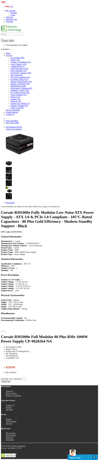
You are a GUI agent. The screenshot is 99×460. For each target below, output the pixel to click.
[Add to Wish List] (2, 331)
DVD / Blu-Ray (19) (19, 71)
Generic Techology (18, 446)
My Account (10, 433)
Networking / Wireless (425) (21, 88)
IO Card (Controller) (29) (20, 77)
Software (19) (16, 101)
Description (10, 203)
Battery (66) (15, 60)
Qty (2, 379)
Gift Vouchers (11, 421)
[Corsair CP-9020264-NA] (9, 166)
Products (9, 55)
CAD (10, 6)
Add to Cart (6, 381)
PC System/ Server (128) (20, 93)
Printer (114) (15, 97)
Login (13, 15)
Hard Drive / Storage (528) (21, 73)
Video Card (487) (17, 108)
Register (14, 13)
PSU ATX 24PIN (12, 123)
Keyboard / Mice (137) (19, 79)
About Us (9, 391)
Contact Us (10, 114)
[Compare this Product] (4, 331)
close (94, 457)
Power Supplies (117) (19, 95)
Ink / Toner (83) (17, 75)
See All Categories (13, 110)
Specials (9, 424)
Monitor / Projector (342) (20, 84)
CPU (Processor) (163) (19, 69)
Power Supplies (12, 121)
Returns (9, 407)
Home (8, 53)
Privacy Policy (11, 393)
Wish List (9, 437)
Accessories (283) (17, 58)
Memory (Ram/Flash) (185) (21, 82)
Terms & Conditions (13, 396)
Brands (8, 419)
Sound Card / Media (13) (20, 103)
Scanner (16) (15, 99)
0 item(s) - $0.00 (7, 41)
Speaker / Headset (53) (19, 106)
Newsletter (10, 440)
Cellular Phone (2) (18, 66)
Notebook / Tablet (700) (20, 90)
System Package (12, 112)
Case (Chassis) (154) (18, 64)
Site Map (9, 410)
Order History (11, 435)
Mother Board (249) (18, 86)
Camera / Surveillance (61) (21, 62)
